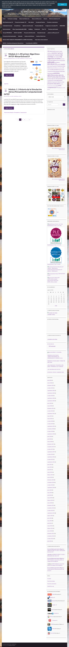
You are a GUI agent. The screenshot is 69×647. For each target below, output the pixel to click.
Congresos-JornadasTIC (51, 25)
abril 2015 (49, 469)
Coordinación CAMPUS (31, 43)
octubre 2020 (50, 421)
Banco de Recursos (37, 18)
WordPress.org (50, 586)
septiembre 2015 (51, 462)
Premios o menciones (52, 22)
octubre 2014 (50, 485)
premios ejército (53, 74)
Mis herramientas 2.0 (54, 18)
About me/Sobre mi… (24, 18)
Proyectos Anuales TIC (20, 22)
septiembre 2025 (51, 390)
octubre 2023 (50, 395)
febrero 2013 (50, 528)
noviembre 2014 (50, 482)
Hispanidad (54, 66)
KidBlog (30, 29)
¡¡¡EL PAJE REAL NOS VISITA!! (54, 369)
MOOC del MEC (18, 32)
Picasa (51, 616)
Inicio (4, 18)
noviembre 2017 (50, 446)
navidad (55, 69)
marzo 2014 (49, 497)
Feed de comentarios (51, 583)
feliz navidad (49, 66)
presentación (61, 78)
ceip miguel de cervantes (54, 57)
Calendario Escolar (7, 25)
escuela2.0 (59, 64)
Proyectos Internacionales (9, 36)
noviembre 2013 (50, 507)
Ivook (52, 609)
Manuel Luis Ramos (54, 67)
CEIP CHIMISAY (56, 56)
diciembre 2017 (50, 444)
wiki (59, 87)
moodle (51, 69)
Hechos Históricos (40, 36)
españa (63, 64)
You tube (52, 633)
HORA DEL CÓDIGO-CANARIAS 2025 (55, 372)
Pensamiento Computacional (20, 112)
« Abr (56, 305)
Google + (54, 604)
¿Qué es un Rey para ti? (53, 32)
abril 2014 (49, 495)
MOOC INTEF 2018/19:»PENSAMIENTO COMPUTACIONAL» (18, 39)
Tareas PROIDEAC (7, 32)
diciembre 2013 (50, 505)
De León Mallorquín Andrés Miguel (55, 549)
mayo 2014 (49, 492)
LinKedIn (56, 613)
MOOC (30, 58)
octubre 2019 (50, 423)
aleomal (6, 58)
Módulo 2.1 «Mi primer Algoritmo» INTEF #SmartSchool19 (24, 55)
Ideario (45, 18)
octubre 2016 (50, 454)
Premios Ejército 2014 (58, 77)
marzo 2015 (49, 472)
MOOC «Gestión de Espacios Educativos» (13, 43)
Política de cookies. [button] (6, 6)
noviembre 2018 (50, 428)
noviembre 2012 (50, 536)
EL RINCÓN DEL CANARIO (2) (34, 11)
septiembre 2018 (51, 433)
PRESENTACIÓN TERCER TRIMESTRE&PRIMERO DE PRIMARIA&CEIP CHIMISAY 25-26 (54, 357)
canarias (54, 53)
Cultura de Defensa (29, 36)
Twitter (53, 628)
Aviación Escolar (41, 32)
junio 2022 (49, 403)
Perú (54, 71)
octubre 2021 (50, 410)
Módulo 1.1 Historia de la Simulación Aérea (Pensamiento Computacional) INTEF (23, 91)
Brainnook (37, 29)
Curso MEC (17, 58)
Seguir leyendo (9, 75)
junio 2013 (49, 518)
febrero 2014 (50, 500)
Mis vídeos (31, 22)
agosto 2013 (50, 515)
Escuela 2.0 (27, 58)
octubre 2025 (50, 388)
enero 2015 (49, 477)
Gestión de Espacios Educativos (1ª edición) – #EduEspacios (54, 270)
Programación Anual (51, 80)
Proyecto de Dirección (29, 32)
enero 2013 (49, 530)
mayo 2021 (49, 416)
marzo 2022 (49, 405)
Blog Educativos (12, 58)
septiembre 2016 (51, 456)
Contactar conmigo (12, 18)
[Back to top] (66, 644)
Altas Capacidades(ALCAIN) (19, 29)
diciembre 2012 (50, 533)
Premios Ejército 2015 (52, 78)
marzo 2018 (49, 441)
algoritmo (6, 83)
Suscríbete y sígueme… (56, 352)
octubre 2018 (50, 431)
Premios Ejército (39, 25)
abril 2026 (49, 380)
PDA (58, 69)
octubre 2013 (50, 510)
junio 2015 (49, 464)
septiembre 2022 (51, 400)
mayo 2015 (49, 467)
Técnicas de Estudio (53, 29)
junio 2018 (49, 436)
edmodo (50, 62)
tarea (57, 85)
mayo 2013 (49, 520)
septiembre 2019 (51, 426)
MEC (63, 67)
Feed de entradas (51, 581)
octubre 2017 (50, 449)
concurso (62, 58)
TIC (57, 87)
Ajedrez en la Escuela (28, 25)
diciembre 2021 (50, 408)
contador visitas (51, 314)
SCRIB (51, 624)
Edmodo (20, 36)
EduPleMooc (22, 58)
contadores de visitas (52, 339)
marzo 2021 (49, 418)
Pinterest (54, 620)
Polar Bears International (41, 39)
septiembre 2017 (51, 451)
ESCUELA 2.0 (51, 64)
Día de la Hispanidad (61, 60)
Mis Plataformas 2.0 (8, 22)
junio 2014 (49, 490)
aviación (57, 51)
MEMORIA (62, 25)
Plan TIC (44, 29)
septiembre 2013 (51, 513)
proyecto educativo (53, 84)
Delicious (52, 597)
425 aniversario (51, 51)
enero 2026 (49, 382)
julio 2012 (49, 541)
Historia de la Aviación (9, 112)
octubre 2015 (50, 459)
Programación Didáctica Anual (58, 82)
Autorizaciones (6, 29)
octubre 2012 (50, 538)
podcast (57, 71)
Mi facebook (50, 344)
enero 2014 (49, 502)
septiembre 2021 (51, 413)
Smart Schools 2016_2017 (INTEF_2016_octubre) (52, 281)
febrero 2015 (50, 474)
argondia (49, 554)
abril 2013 (49, 523)
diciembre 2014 (50, 479)
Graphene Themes (11, 645)
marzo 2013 (49, 525)
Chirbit (53, 594)
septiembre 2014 (51, 487)
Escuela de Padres (40, 22)
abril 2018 (49, 439)
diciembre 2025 (50, 385)
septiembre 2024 (51, 393)
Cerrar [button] (62, 4)
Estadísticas (17, 25)
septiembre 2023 (51, 398)
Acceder (49, 578)
